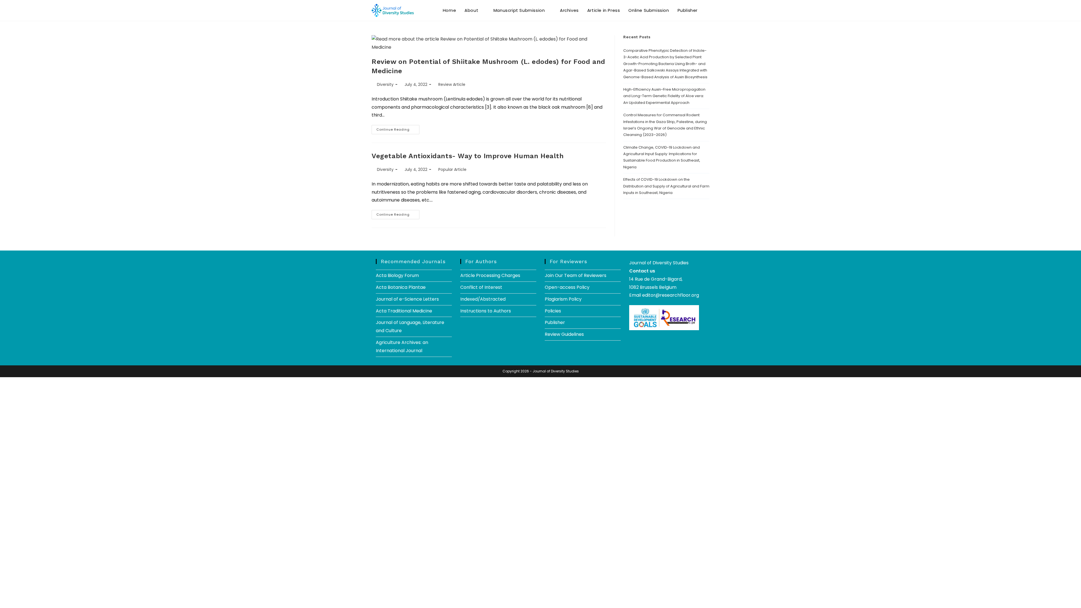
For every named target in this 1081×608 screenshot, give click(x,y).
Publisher (555, 322)
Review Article (451, 84)
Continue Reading (397, 128)
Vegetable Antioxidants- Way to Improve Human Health (468, 156)
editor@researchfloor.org (670, 295)
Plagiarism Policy (563, 299)
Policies (553, 311)
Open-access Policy (567, 287)
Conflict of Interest (481, 287)
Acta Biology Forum (397, 275)
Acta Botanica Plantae (401, 287)
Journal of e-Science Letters (407, 299)
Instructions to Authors (485, 311)
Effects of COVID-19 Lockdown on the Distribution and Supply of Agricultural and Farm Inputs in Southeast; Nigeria (666, 186)
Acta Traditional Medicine (404, 311)
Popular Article (452, 169)
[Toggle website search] (708, 10)
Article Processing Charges (490, 275)
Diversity (385, 84)
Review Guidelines (564, 334)
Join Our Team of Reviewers (575, 275)
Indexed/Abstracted (483, 299)
